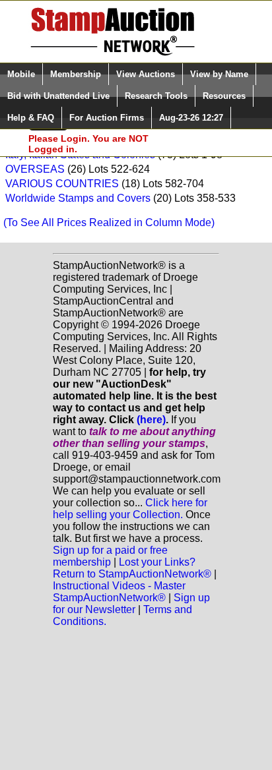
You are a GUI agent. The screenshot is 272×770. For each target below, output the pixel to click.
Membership (75, 74)
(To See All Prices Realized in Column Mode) (109, 222)
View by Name (219, 74)
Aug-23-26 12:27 (191, 118)
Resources (224, 96)
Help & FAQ (30, 118)
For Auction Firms (106, 118)
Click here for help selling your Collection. (130, 508)
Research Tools (156, 96)
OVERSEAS (35, 169)
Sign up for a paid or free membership (110, 556)
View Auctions (145, 74)
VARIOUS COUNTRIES (62, 183)
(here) (151, 419)
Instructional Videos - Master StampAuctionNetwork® (119, 591)
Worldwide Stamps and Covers (78, 198)
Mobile (21, 74)
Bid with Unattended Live (58, 96)
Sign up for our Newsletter (131, 603)
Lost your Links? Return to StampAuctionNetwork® (132, 567)
